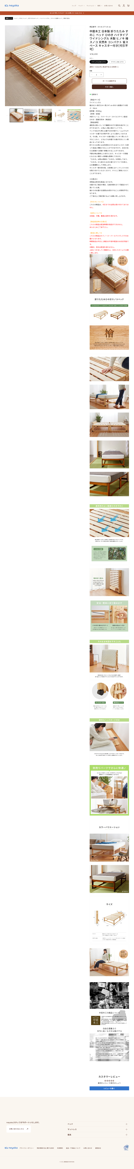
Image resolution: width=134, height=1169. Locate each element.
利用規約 (60, 1148)
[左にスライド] (7, 115)
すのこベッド (23, 18)
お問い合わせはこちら (16, 1129)
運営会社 (98, 1148)
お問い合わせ (87, 1148)
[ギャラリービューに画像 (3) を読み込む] (45, 115)
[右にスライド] (83, 115)
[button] (81, 6)
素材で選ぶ (67, 18)
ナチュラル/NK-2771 (99, 62)
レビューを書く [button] (109, 1088)
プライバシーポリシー (26, 1148)
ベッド (16, 18)
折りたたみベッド (33, 18)
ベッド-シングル (44, 18)
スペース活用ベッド (56, 18)
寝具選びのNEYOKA (69, 1162)
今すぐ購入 (109, 87)
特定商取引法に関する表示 (45, 1148)
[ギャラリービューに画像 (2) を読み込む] (31, 115)
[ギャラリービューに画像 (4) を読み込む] (59, 115)
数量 (91, 71)
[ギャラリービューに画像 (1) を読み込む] (16, 115)
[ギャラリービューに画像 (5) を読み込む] (74, 115)
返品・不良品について (73, 1148)
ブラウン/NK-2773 (117, 62)
